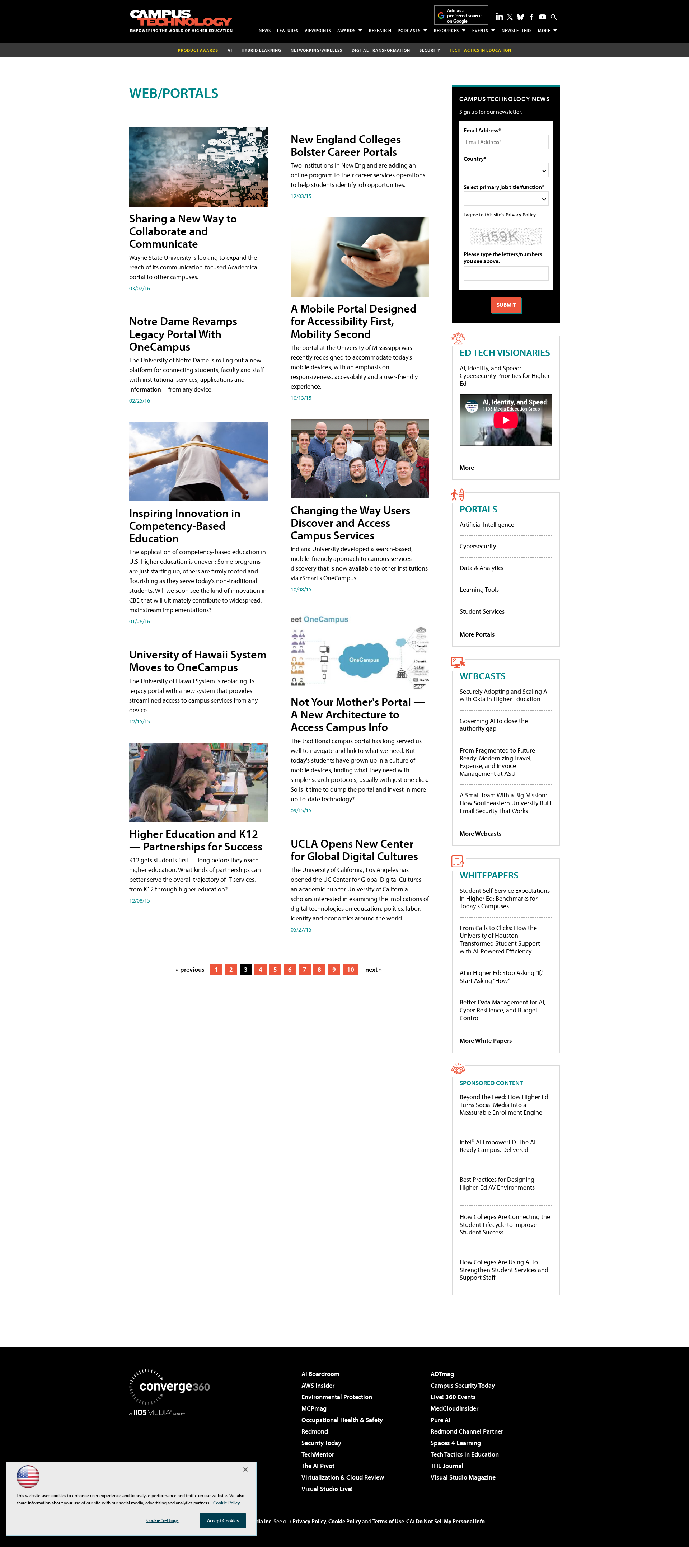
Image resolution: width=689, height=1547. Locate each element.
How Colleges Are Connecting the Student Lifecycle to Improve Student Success (505, 1224)
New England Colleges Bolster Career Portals (346, 145)
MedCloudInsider (454, 1408)
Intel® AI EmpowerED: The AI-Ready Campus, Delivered (499, 1146)
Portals (478, 508)
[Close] (245, 1469)
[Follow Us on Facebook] (531, 17)
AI (230, 50)
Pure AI (440, 1420)
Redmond (314, 1431)
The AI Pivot (317, 1466)
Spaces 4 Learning (456, 1443)
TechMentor (317, 1454)
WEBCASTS (483, 675)
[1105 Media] (172, 1451)
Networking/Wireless (316, 50)
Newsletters (517, 30)
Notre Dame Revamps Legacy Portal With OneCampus (183, 333)
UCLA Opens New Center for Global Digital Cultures (354, 849)
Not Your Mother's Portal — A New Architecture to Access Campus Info (358, 714)
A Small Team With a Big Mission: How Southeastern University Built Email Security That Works (506, 803)
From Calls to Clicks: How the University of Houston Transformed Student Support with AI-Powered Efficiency (500, 939)
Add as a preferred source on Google (464, 15)
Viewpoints (318, 30)
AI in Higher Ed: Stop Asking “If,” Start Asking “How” (501, 977)
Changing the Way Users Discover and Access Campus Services (350, 522)
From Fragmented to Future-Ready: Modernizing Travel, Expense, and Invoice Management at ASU (499, 762)
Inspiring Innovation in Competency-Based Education (184, 525)
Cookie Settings (162, 1520)
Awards (346, 30)
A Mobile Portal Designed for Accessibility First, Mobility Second (354, 321)
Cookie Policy (344, 1521)
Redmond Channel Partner (467, 1431)
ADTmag (442, 1374)
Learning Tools (479, 589)
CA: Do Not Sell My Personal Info (445, 1521)
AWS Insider (317, 1385)
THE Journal (447, 1466)
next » (373, 969)
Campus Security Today (463, 1385)
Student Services (482, 611)
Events (480, 30)
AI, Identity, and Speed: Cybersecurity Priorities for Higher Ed (505, 376)
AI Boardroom (320, 1374)
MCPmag (314, 1408)
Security (430, 50)
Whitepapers (489, 874)
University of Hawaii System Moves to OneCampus (198, 660)
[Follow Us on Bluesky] (520, 16)
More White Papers (486, 1040)
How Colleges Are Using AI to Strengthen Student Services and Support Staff (504, 1269)
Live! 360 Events (453, 1397)
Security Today (321, 1443)
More (544, 30)
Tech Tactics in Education (465, 1454)
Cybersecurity (478, 546)
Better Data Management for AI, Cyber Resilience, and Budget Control (502, 1010)
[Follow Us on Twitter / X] (510, 17)
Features (288, 30)
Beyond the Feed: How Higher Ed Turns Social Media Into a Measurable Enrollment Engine (504, 1104)
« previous (190, 969)
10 (350, 969)
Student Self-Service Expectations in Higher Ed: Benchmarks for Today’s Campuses (505, 898)
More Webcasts (481, 833)
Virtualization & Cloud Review (342, 1477)
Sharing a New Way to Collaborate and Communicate (183, 230)
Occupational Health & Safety (342, 1420)
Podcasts (409, 30)
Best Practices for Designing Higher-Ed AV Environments (497, 1183)
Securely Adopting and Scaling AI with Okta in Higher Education (504, 695)
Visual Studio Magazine (463, 1477)
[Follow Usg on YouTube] (542, 16)
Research (380, 30)
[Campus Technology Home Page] (181, 21)
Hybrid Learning (261, 50)
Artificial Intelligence (487, 524)
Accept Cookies (223, 1520)
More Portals (477, 634)
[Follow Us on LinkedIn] (499, 16)
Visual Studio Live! (327, 1489)
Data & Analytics (481, 568)
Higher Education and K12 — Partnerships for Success (195, 839)
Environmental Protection (336, 1397)
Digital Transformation (381, 50)
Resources (446, 30)
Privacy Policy (521, 214)
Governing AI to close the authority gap (494, 725)
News (265, 30)
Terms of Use (388, 1521)
